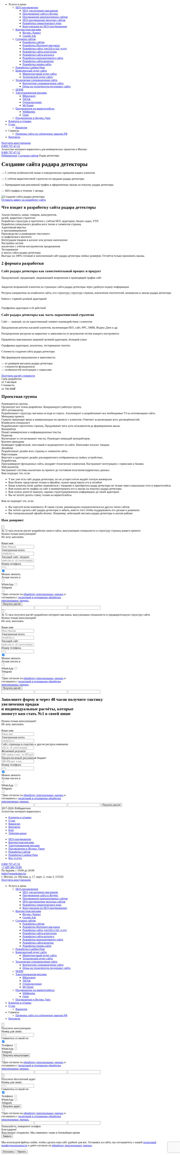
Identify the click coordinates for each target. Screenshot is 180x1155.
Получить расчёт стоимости (18, 375)
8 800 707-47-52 (10, 146)
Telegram (6, 587)
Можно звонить (10, 574)
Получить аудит (11, 1106)
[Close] (2, 527)
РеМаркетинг (9, 155)
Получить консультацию (16, 142)
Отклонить (8, 1151)
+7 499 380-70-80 (11, 867)
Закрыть (7, 1136)
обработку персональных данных (43, 594)
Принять (22, 1151)
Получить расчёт (12, 604)
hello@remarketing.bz (13, 873)
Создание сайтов (28, 155)
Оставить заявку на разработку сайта (23, 199)
